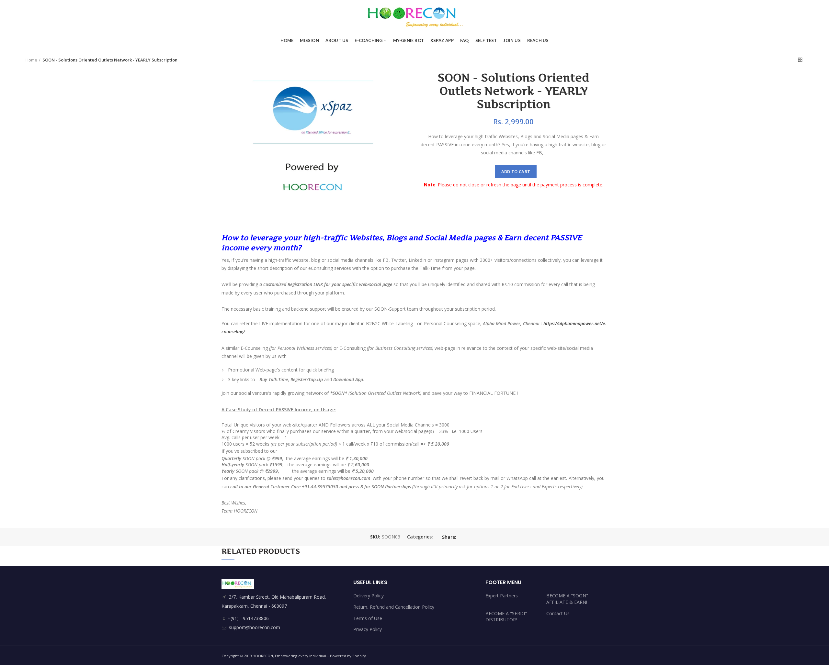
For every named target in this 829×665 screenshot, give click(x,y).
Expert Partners (501, 596)
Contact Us (558, 613)
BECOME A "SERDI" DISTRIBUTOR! (506, 616)
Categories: (420, 537)
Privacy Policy (367, 629)
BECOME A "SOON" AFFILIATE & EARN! (567, 599)
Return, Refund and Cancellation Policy (393, 607)
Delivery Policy (368, 596)
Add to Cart (515, 171)
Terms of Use (367, 618)
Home (31, 60)
